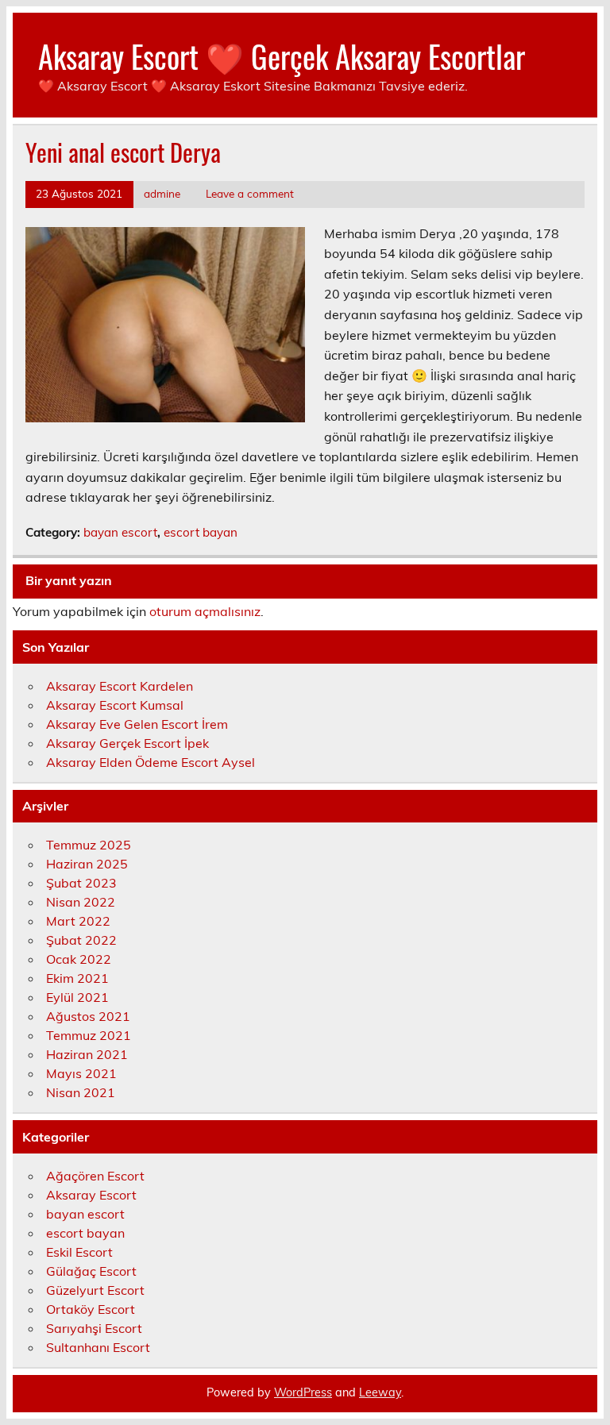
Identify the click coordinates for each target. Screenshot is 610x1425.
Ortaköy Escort (90, 1309)
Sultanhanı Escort (98, 1347)
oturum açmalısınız (205, 611)
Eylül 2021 (77, 997)
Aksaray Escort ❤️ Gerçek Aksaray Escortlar (281, 56)
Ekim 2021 (77, 978)
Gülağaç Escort (91, 1271)
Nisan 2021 (80, 1092)
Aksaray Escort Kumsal (114, 705)
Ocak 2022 (78, 959)
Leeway (380, 1392)
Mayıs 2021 (81, 1073)
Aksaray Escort (91, 1195)
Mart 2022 (78, 921)
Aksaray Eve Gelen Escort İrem (137, 724)
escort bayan (200, 532)
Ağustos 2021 (88, 1016)
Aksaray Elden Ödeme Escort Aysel (150, 762)
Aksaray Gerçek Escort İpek (127, 743)
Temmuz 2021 (88, 1035)
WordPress (303, 1392)
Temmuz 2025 (88, 845)
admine (162, 193)
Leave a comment (250, 193)
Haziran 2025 (87, 864)
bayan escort (120, 532)
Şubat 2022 (81, 940)
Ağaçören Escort (95, 1176)
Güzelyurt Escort (95, 1290)
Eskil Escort (79, 1252)
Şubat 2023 (81, 883)
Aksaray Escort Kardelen (119, 686)
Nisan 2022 (80, 902)
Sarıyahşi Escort (94, 1328)
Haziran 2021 (87, 1054)
